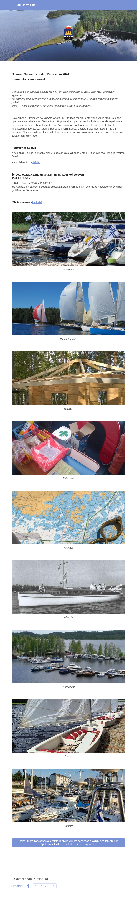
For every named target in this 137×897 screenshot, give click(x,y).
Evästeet (17, 886)
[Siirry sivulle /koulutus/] (69, 517)
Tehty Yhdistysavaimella (45, 886)
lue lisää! (37, 202)
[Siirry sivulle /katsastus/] (69, 447)
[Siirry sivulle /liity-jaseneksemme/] (69, 239)
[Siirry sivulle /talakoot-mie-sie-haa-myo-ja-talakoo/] (69, 378)
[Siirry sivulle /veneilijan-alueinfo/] (69, 795)
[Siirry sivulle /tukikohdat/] (69, 656)
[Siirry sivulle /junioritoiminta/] (69, 725)
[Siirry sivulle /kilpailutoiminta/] (69, 308)
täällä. (36, 162)
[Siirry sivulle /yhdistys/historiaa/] (69, 587)
